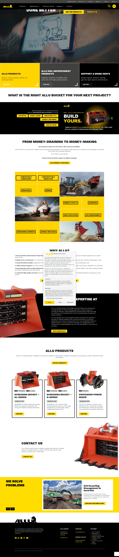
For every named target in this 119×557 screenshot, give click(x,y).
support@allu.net (80, 532)
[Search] (109, 6)
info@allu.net (63, 537)
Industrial (26, 190)
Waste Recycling (70, 215)
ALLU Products (96, 532)
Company (90, 1)
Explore (6, 84)
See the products (74, 12)
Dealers (98, 1)
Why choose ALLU (59, 331)
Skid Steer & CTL (50, 115)
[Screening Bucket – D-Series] (59, 380)
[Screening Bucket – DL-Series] (27, 380)
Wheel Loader (35, 115)
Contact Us (27, 456)
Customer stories (48, 6)
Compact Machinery (49, 119)
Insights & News (71, 1)
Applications (34, 6)
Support (59, 6)
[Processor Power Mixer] (92, 380)
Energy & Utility (70, 203)
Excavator (22, 115)
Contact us (92, 12)
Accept (49, 302)
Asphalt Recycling (48, 231)
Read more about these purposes (54, 298)
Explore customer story (94, 503)
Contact (69, 6)
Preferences (70, 302)
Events (106, 1)
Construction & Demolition (48, 178)
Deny (60, 302)
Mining (48, 190)
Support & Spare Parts (98, 536)
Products (22, 6)
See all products (59, 363)
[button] (114, 6)
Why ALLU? (82, 1)
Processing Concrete (26, 231)
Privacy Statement (80, 540)
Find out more (51, 125)
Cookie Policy (78, 541)
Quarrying (93, 203)
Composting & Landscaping (26, 178)
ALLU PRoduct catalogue (59, 163)
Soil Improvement (93, 215)
